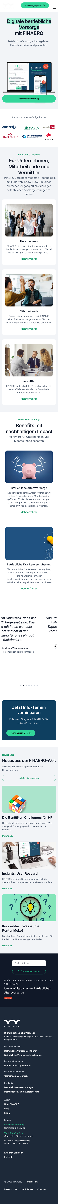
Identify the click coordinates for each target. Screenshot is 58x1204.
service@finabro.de (14, 1124)
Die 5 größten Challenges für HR (27, 818)
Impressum (32, 1181)
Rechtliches (27, 1189)
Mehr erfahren (29, 258)
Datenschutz (10, 1189)
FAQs (7, 1113)
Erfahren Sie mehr (13, 1152)
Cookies (41, 1189)
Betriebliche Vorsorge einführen (20, 1050)
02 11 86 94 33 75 (13, 1132)
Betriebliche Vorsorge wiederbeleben (23, 1055)
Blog (6, 1108)
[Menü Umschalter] (54, 7)
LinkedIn (8, 1157)
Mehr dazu (7, 835)
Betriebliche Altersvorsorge (18, 1087)
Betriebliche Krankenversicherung (21, 1091)
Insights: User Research (20, 873)
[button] (2, 648)
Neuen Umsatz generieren (17, 1065)
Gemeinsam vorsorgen (16, 1076)
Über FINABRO (11, 1104)
